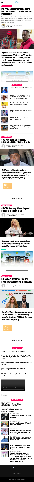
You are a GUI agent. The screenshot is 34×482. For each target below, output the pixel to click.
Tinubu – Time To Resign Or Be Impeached (13, 351)
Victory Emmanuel (12, 215)
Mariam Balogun (11, 286)
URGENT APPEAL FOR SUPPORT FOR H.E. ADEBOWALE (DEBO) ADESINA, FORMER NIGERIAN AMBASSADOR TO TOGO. (16, 357)
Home (14, 473)
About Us (19, 473)
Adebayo (10, 26)
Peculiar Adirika (11, 146)
